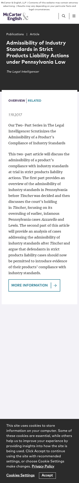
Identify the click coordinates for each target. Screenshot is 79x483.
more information (29, 285)
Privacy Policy (43, 466)
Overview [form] (16, 100)
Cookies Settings (20, 475)
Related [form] (34, 100)
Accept (47, 475)
